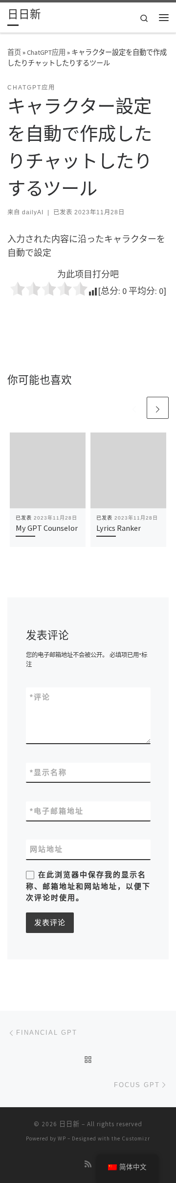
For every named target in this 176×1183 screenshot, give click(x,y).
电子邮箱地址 (57, 811)
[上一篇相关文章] (134, 408)
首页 (14, 52)
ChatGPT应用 (46, 52)
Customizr (136, 1138)
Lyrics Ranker (118, 528)
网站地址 (46, 849)
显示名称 (48, 772)
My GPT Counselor (47, 528)
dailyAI (33, 212)
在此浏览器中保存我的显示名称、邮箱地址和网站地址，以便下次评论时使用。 (88, 886)
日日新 (69, 1124)
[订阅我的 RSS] (88, 1164)
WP (62, 1138)
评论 (40, 697)
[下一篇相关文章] (158, 408)
